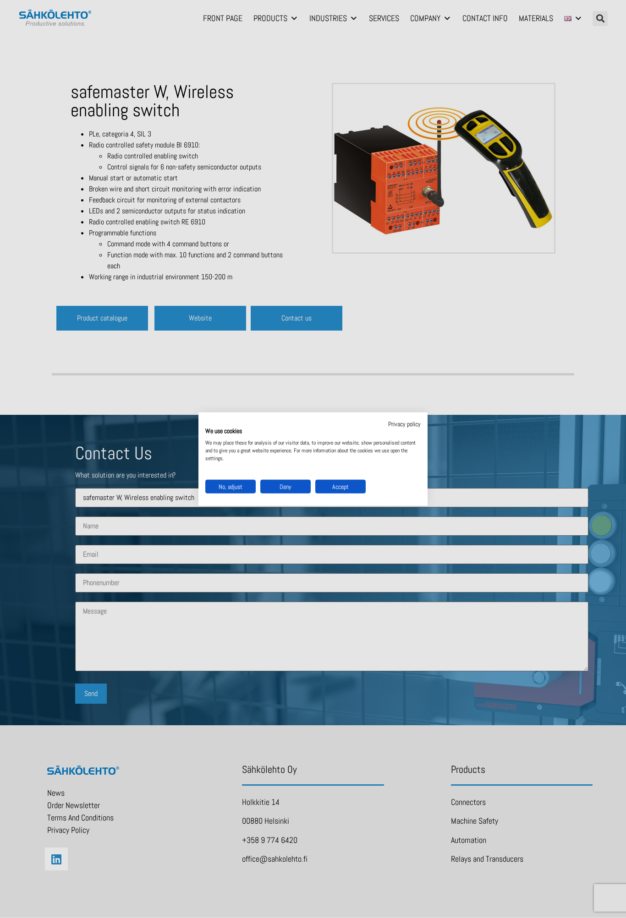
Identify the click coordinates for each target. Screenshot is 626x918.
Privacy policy (404, 423)
